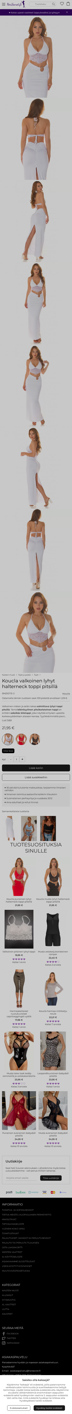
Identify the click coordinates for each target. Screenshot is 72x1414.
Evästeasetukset (19, 1408)
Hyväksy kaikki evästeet (49, 1408)
